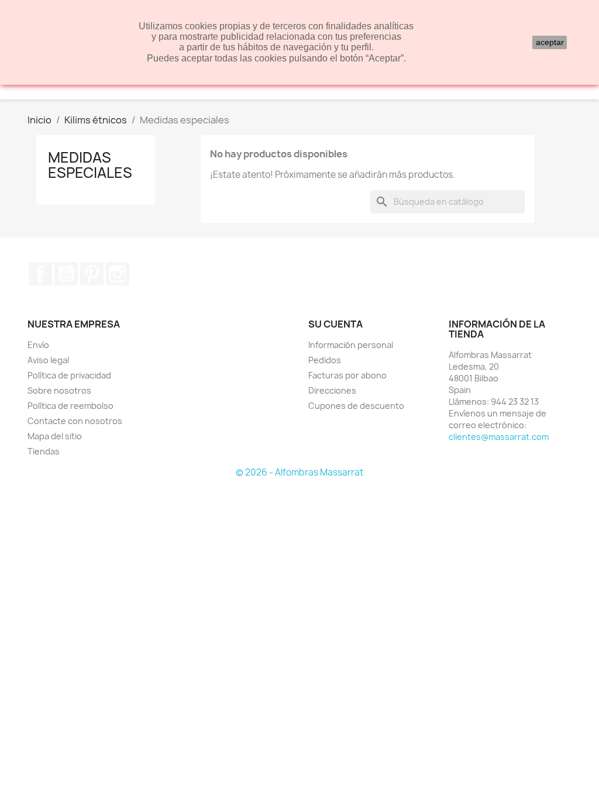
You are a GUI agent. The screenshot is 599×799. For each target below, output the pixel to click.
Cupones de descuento (356, 405)
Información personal (350, 344)
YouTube (66, 273)
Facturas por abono (347, 375)
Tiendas (43, 451)
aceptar (550, 42)
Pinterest (92, 273)
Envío (38, 344)
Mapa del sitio (54, 436)
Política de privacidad (69, 375)
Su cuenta (335, 324)
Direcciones (332, 390)
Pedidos (324, 360)
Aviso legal (48, 360)
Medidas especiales (90, 164)
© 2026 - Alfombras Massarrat (299, 472)
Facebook (40, 273)
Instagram (117, 273)
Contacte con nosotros (74, 420)
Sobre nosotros (59, 390)
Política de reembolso (70, 405)
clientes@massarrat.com (499, 436)
